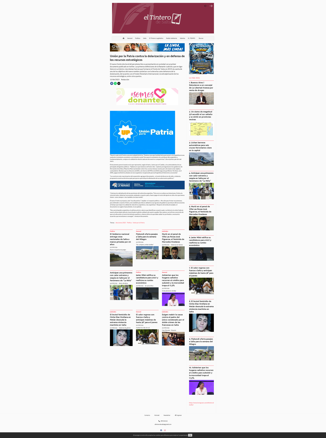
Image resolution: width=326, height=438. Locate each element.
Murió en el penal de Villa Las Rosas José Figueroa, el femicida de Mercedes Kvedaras (173, 238)
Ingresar (179, 415)
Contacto (147, 415)
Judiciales (165, 231)
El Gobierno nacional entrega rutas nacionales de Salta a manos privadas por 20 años (120, 239)
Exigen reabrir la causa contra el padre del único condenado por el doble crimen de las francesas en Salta (173, 320)
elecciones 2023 (121, 223)
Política (137, 38)
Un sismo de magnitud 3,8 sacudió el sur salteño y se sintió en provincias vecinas (200, 115)
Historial (156, 415)
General (129, 38)
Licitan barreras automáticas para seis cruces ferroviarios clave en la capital (200, 146)
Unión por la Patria (138, 223)
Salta (144, 38)
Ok (190, 435)
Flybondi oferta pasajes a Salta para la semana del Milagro (147, 236)
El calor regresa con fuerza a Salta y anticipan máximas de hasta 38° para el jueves (146, 318)
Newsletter (167, 415)
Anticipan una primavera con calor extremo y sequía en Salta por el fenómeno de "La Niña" (121, 276)
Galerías (182, 38)
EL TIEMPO (191, 38)
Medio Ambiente (171, 38)
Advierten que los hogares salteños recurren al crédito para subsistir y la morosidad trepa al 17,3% (173, 280)
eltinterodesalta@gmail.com (163, 424)
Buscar (201, 38)
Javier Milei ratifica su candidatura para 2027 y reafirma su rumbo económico (147, 279)
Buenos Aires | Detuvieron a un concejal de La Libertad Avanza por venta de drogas (201, 86)
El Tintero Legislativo (156, 38)
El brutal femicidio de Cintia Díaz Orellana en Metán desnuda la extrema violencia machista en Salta (120, 320)
